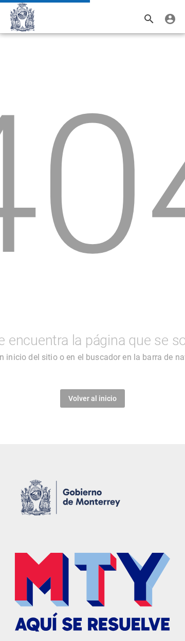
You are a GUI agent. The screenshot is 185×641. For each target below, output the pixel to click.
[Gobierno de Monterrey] (22, 17)
